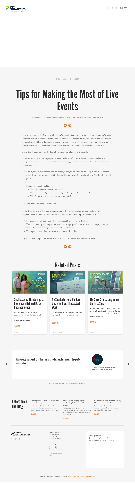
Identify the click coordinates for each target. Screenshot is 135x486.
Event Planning (77, 117)
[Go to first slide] (128, 364)
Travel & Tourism (98, 117)
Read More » (17, 326)
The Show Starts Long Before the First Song (104, 301)
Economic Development (63, 117)
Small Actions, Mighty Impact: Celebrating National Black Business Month (29, 303)
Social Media (87, 117)
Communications (37, 117)
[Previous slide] (6, 364)
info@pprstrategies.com (56, 453)
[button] (65, 125)
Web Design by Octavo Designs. (86, 476)
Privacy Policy (71, 476)
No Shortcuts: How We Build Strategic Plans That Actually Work (66, 303)
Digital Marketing (49, 117)
